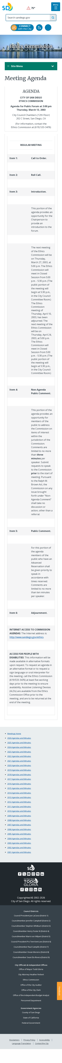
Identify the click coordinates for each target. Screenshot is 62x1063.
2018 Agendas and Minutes (19, 774)
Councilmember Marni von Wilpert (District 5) (31, 936)
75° (31, 8)
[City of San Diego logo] (7, 6)
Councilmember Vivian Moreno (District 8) (31, 952)
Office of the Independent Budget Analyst (31, 995)
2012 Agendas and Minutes (19, 802)
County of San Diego (31, 1012)
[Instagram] (33, 874)
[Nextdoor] (38, 874)
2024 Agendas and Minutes (19, 747)
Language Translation (21, 1043)
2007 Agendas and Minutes (19, 824)
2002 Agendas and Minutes (19, 847)
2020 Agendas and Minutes (19, 765)
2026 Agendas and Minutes (19, 738)
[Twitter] (24, 874)
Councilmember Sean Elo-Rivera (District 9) (31, 957)
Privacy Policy (29, 1040)
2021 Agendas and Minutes (19, 761)
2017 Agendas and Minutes (19, 779)
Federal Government (31, 1023)
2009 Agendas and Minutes (19, 815)
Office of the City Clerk (31, 990)
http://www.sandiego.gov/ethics (27, 637)
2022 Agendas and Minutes (19, 756)
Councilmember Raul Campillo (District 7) (31, 947)
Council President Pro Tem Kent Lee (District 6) (31, 941)
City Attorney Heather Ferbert (31, 974)
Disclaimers (14, 1040)
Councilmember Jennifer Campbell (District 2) (31, 920)
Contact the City (42, 1043)
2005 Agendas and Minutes (19, 834)
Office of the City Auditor (31, 985)
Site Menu (17, 66)
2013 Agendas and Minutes (19, 797)
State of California (31, 1017)
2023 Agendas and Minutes (19, 751)
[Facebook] (19, 874)
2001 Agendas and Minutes (19, 852)
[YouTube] (28, 874)
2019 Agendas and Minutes (19, 770)
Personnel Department (31, 1000)
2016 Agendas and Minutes (19, 783)
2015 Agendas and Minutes (19, 788)
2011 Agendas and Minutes (19, 806)
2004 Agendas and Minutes (19, 838)
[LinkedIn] (42, 874)
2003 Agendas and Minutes (19, 843)
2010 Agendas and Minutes (19, 811)
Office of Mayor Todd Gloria (31, 969)
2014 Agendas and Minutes (19, 793)
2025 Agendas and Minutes (19, 742)
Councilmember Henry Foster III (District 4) (31, 931)
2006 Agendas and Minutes (19, 829)
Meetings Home (14, 733)
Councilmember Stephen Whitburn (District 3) (31, 926)
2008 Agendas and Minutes (19, 820)
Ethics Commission (31, 979)
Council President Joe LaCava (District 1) (31, 915)
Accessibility (44, 1040)
